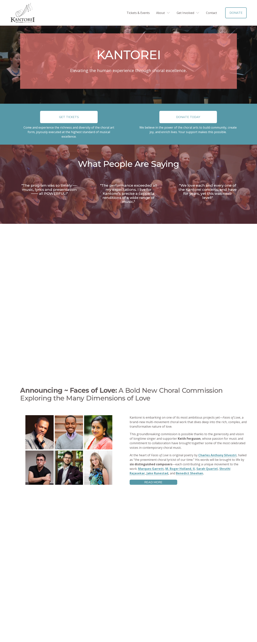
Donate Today (188, 117)
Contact (211, 13)
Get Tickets (69, 117)
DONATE (236, 13)
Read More (153, 482)
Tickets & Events (138, 13)
